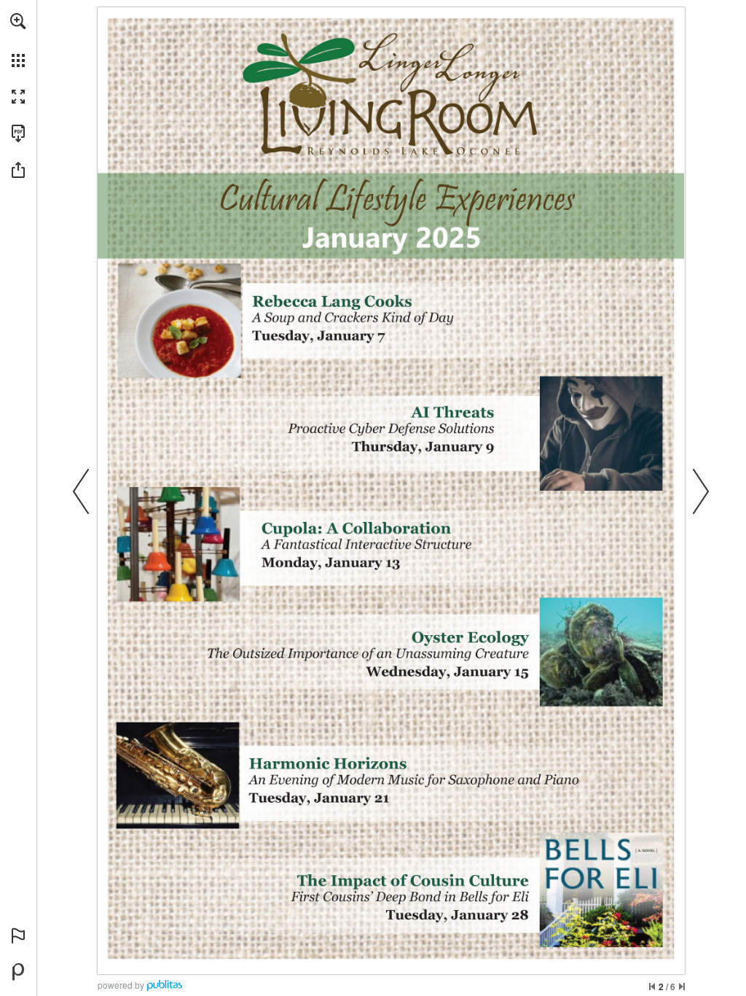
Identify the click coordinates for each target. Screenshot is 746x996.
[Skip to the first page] (652, 986)
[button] (18, 21)
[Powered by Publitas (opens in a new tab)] (18, 972)
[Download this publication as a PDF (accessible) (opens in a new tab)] (18, 133)
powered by (121, 985)
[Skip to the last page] (682, 986)
